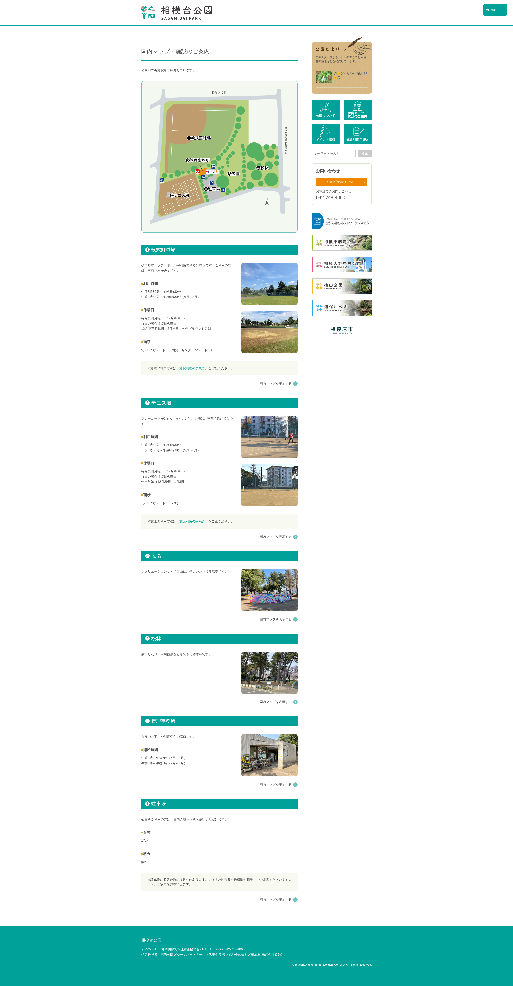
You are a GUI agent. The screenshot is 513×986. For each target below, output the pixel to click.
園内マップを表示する (276, 383)
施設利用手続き (357, 139)
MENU (490, 10)
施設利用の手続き (192, 368)
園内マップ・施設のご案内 (357, 114)
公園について (325, 115)
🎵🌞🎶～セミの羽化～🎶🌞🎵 (350, 75)
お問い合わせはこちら (341, 181)
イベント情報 (325, 139)
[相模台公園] (176, 13)
